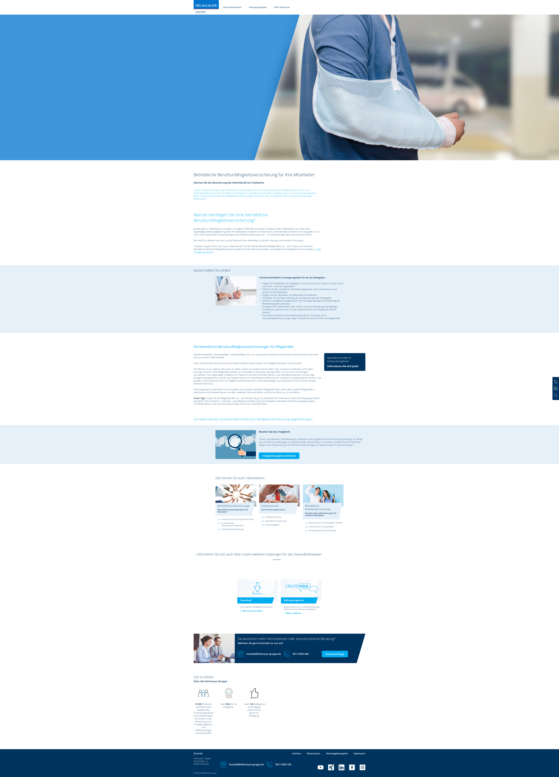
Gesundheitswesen (232, 7)
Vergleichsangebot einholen (279, 455)
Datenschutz (313, 753)
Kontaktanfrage (335, 654)
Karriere (296, 753)
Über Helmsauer (282, 7)
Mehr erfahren (293, 613)
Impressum (359, 753)
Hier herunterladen (252, 610)
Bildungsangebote (258, 7)
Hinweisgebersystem (337, 753)
